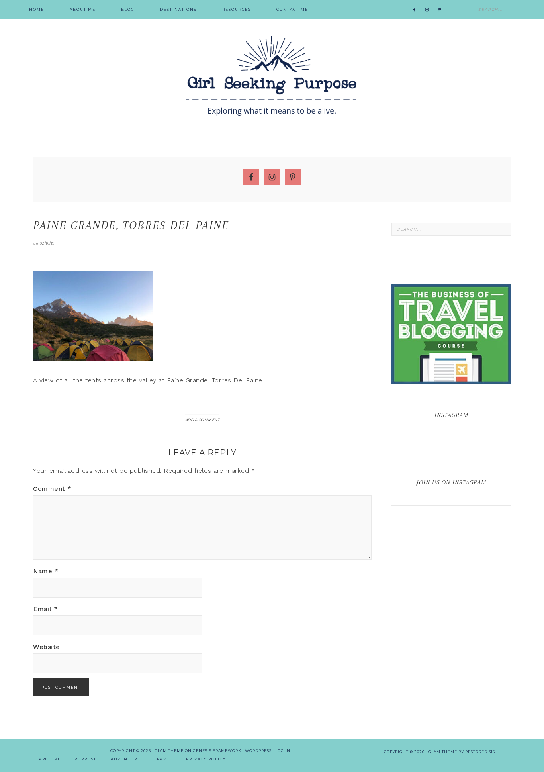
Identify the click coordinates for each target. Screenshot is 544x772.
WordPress (258, 750)
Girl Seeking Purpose (272, 76)
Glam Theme (169, 750)
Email (45, 609)
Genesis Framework (217, 750)
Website (46, 647)
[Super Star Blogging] (451, 380)
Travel (163, 759)
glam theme (442, 752)
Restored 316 (480, 752)
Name (46, 571)
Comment (52, 488)
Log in (282, 750)
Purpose (85, 759)
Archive (50, 759)
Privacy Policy (206, 759)
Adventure (126, 759)
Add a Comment (202, 419)
